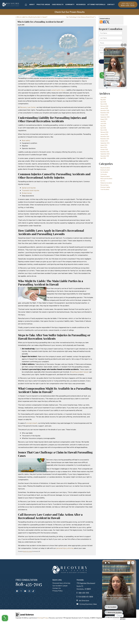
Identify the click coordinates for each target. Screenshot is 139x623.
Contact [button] (111, 4)
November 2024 (105, 138)
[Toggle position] (128, 562)
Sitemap (40, 618)
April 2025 (103, 128)
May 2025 (103, 125)
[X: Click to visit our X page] (21, 591)
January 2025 (104, 134)
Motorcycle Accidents (106, 178)
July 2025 (103, 121)
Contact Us (56, 588)
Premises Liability (105, 187)
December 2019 (105, 156)
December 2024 (105, 136)
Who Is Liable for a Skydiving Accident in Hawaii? (32, 17)
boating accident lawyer (80, 372)
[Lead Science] (25, 614)
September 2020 (105, 154)
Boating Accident (27, 551)
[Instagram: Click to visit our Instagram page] (29, 591)
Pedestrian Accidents (106, 183)
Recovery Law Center (28, 107)
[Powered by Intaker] (123, 619)
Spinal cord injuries (29, 188)
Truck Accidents (105, 189)
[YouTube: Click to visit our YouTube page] (25, 591)
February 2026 (104, 106)
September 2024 (105, 143)
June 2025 (103, 123)
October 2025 (104, 115)
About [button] (32, 4)
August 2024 (104, 145)
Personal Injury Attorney (61, 583)
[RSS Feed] (101, 22)
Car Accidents (104, 172)
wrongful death (31, 423)
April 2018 (103, 158)
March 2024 (104, 147)
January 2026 (104, 108)
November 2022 (105, 151)
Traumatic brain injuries (30, 190)
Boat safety (26, 140)
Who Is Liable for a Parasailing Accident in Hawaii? (41, 21)
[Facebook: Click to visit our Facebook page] (17, 591)
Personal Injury (105, 185)
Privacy (46, 618)
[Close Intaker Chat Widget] (132, 562)
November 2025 (105, 112)
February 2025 (104, 132)
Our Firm (103, 180)
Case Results (57, 4)
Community (69, 4)
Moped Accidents (105, 176)
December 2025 (105, 110)
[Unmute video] (105, 562)
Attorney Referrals (96, 4)
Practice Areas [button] (43, 4)
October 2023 (104, 149)
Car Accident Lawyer (60, 586)
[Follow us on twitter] (107, 22)
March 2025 (104, 130)
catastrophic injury (58, 90)
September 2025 (105, 117)
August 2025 (104, 119)
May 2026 (103, 99)
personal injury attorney (65, 548)
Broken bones (27, 193)
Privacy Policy (57, 591)
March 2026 (104, 104)
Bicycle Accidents (105, 167)
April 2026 (103, 102)
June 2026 (103, 97)
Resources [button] (81, 4)
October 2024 (104, 141)
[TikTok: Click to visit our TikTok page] (33, 591)
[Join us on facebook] (104, 22)
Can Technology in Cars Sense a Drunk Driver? (80, 17)
